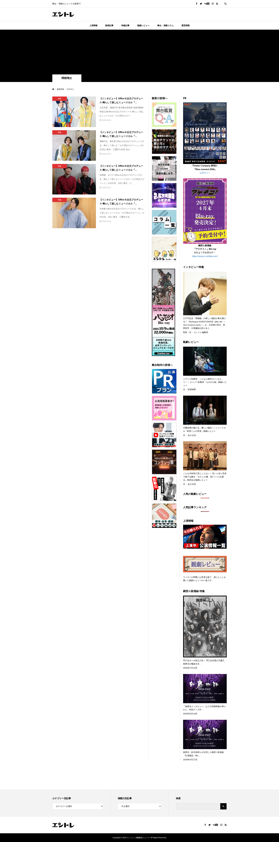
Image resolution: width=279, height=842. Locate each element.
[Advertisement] (139, 52)
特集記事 (125, 25)
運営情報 (185, 25)
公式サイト (205, 173)
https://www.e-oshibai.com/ (205, 256)
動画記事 (109, 25)
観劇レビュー (143, 25)
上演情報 (93, 25)
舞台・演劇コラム (165, 25)
